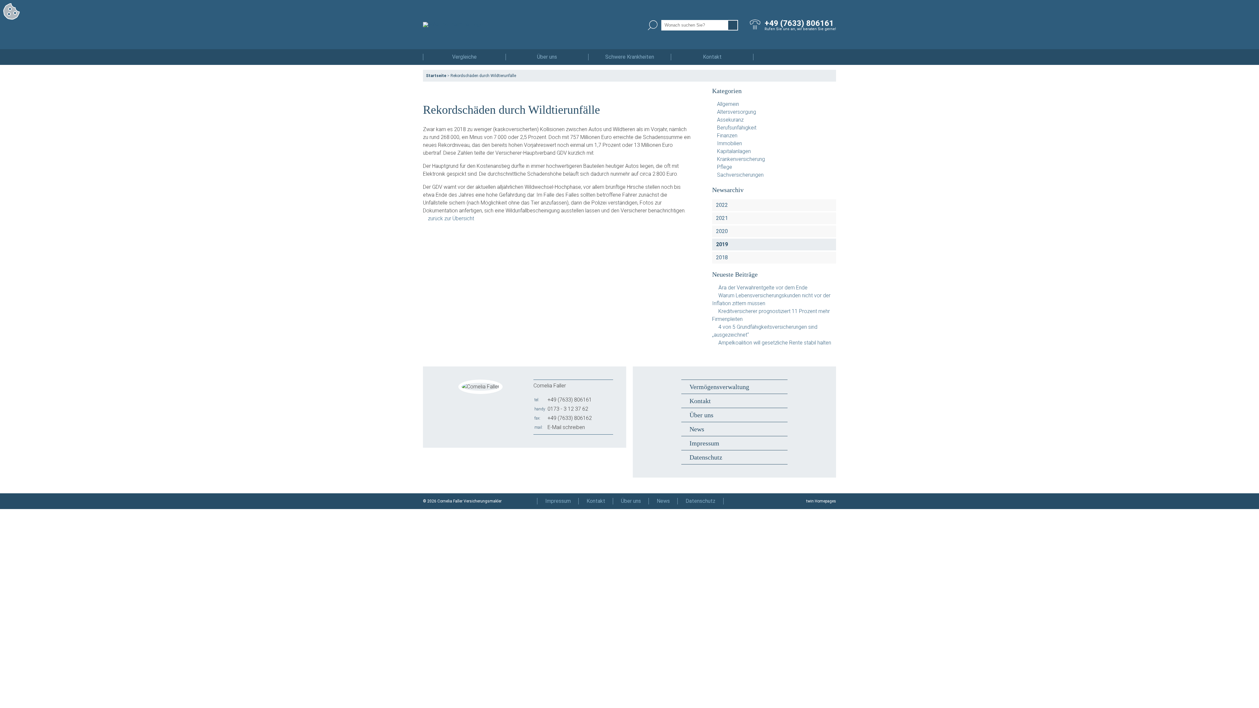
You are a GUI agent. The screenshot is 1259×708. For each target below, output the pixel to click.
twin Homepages (821, 501)
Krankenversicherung (741, 159)
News (696, 429)
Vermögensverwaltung (719, 386)
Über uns (547, 57)
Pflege (724, 167)
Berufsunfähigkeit (736, 128)
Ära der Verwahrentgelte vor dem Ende (763, 288)
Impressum (704, 443)
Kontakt (712, 57)
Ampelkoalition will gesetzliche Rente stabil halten (774, 343)
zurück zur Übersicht (451, 218)
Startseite (436, 75)
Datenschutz (705, 457)
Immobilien (729, 143)
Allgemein (728, 104)
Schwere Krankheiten (629, 57)
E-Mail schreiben (566, 427)
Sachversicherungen (740, 175)
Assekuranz (730, 120)
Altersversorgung (736, 112)
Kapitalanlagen (734, 151)
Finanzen (727, 135)
